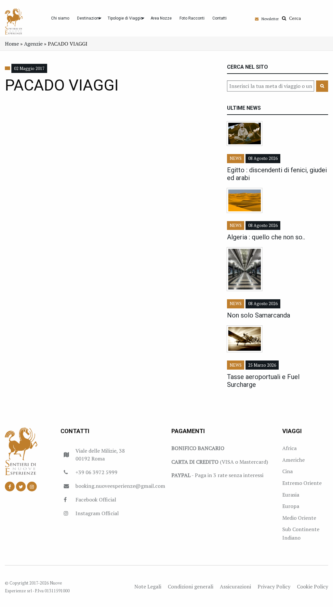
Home (12, 43)
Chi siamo (60, 18)
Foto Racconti (192, 18)
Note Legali (147, 586)
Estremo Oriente (302, 483)
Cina (287, 471)
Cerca (293, 18)
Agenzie (33, 43)
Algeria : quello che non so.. (266, 237)
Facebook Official (95, 499)
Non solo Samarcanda (258, 315)
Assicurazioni (235, 586)
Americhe (293, 459)
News (236, 158)
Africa (289, 448)
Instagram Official (97, 513)
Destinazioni (88, 18)
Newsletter (269, 19)
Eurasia (290, 494)
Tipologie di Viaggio (125, 18)
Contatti (219, 18)
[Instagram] (32, 486)
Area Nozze (161, 18)
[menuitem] (60, 18)
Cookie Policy (312, 586)
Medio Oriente (299, 517)
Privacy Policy (274, 586)
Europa (290, 506)
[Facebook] (10, 486)
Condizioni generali (190, 586)
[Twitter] (21, 486)
